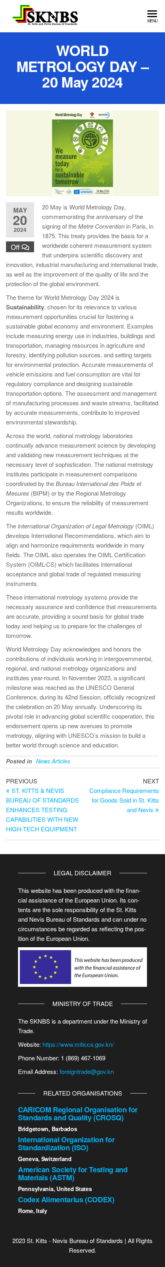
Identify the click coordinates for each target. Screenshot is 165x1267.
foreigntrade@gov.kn (87, 1071)
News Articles (53, 761)
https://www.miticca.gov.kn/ (78, 1044)
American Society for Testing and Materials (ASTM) (72, 1173)
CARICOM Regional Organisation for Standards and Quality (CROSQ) (78, 1113)
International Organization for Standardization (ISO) (66, 1143)
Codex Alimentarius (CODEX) (66, 1199)
